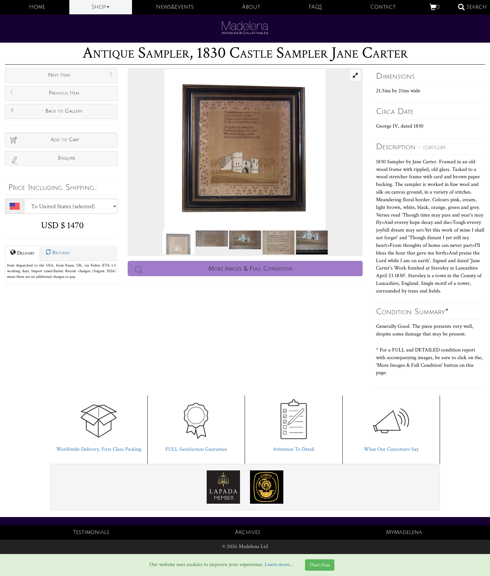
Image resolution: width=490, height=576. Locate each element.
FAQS (315, 7)
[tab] (98, 424)
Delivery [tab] (25, 253)
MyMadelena (404, 532)
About (251, 7)
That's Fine (319, 565)
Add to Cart (65, 139)
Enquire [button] (66, 158)
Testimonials (91, 532)
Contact (383, 7)
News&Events (175, 7)
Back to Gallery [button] (63, 111)
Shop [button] (99, 7)
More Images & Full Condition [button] (250, 268)
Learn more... (279, 564)
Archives (247, 532)
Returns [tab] (60, 252)
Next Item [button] (59, 75)
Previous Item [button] (64, 93)
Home (37, 7)
